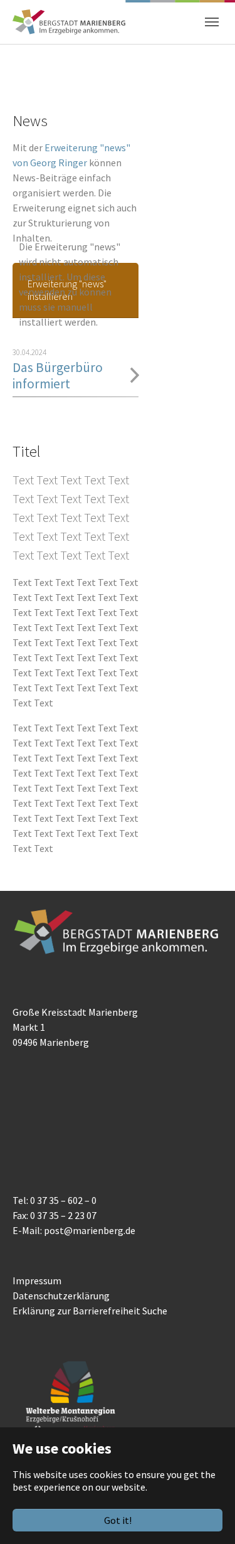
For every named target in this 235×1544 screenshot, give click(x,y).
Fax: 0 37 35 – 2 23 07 (55, 1215)
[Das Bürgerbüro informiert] (134, 375)
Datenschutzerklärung (61, 1295)
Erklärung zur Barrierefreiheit (76, 1310)
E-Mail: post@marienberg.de (74, 1230)
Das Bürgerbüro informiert (58, 375)
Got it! (118, 1520)
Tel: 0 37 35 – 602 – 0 (55, 1200)
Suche (154, 1310)
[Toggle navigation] (211, 22)
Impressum (37, 1280)
